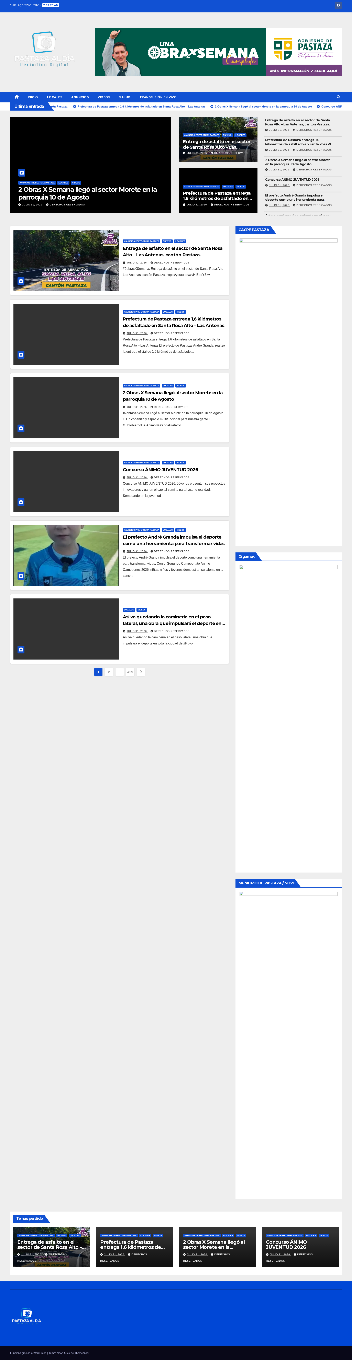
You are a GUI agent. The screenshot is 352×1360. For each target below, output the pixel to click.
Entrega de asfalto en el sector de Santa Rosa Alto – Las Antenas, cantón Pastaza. (216, 147)
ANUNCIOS (80, 97)
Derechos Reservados (67, 204)
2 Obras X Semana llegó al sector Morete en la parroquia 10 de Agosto (298, 162)
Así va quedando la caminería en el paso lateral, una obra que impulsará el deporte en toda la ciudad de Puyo (172, 623)
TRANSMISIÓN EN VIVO (158, 97)
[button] (338, 97)
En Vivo (227, 135)
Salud (125, 97)
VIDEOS (104, 97)
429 (130, 672)
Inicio (33, 97)
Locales (55, 97)
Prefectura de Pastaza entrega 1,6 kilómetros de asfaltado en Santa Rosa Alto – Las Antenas (216, 198)
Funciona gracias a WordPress (28, 1353)
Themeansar (82, 1353)
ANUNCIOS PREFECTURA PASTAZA (37, 190)
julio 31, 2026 (32, 204)
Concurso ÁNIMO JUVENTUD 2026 (71, 197)
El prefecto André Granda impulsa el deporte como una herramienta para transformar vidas (294, 199)
